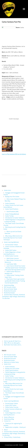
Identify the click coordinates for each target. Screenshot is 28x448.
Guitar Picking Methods (12, 214)
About (6, 430)
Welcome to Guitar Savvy (11, 362)
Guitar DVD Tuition (10, 250)
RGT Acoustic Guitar (10, 287)
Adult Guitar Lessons (13, 258)
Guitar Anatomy (10, 203)
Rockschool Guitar (9, 293)
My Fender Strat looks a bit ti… (13, 345)
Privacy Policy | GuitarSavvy (12, 437)
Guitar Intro (7, 190)
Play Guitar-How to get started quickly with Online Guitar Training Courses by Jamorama (15, 281)
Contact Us (7, 421)
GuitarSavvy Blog (9, 285)
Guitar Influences (9, 417)
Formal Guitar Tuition (11, 245)
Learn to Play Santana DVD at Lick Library (14, 154)
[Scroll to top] (25, 445)
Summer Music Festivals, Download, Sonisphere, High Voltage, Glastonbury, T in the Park (13, 296)
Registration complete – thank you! (15, 427)
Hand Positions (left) (12, 211)
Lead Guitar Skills (12, 264)
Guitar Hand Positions (11, 209)
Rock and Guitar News (10, 289)
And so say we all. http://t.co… (12, 341)
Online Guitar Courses (11, 256)
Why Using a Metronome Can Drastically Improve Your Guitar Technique (13, 238)
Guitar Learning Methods (11, 242)
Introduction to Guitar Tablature (14, 218)
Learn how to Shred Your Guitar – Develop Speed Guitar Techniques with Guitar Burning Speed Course (15, 268)
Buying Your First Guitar (12, 196)
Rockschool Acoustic (10, 291)
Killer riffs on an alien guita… (12, 343)
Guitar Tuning (9, 216)
